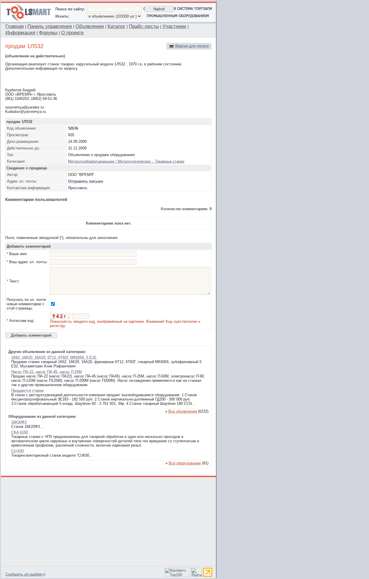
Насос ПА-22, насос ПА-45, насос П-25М (46, 372)
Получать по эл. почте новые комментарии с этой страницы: (26, 303)
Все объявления (182, 411)
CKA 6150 (19, 432)
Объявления (90, 26)
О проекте (72, 32)
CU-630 (17, 451)
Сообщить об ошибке (23, 574)
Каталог (116, 26)
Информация (20, 32)
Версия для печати (192, 46)
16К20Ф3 (19, 422)
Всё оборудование (185, 463)
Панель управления (49, 26)
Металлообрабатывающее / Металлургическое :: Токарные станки (126, 161)
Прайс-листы (144, 26)
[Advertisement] (108, 521)
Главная (14, 26)
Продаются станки (27, 390)
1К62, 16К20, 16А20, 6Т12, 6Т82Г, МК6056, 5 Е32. (54, 357)
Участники (174, 26)
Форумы (48, 32)
